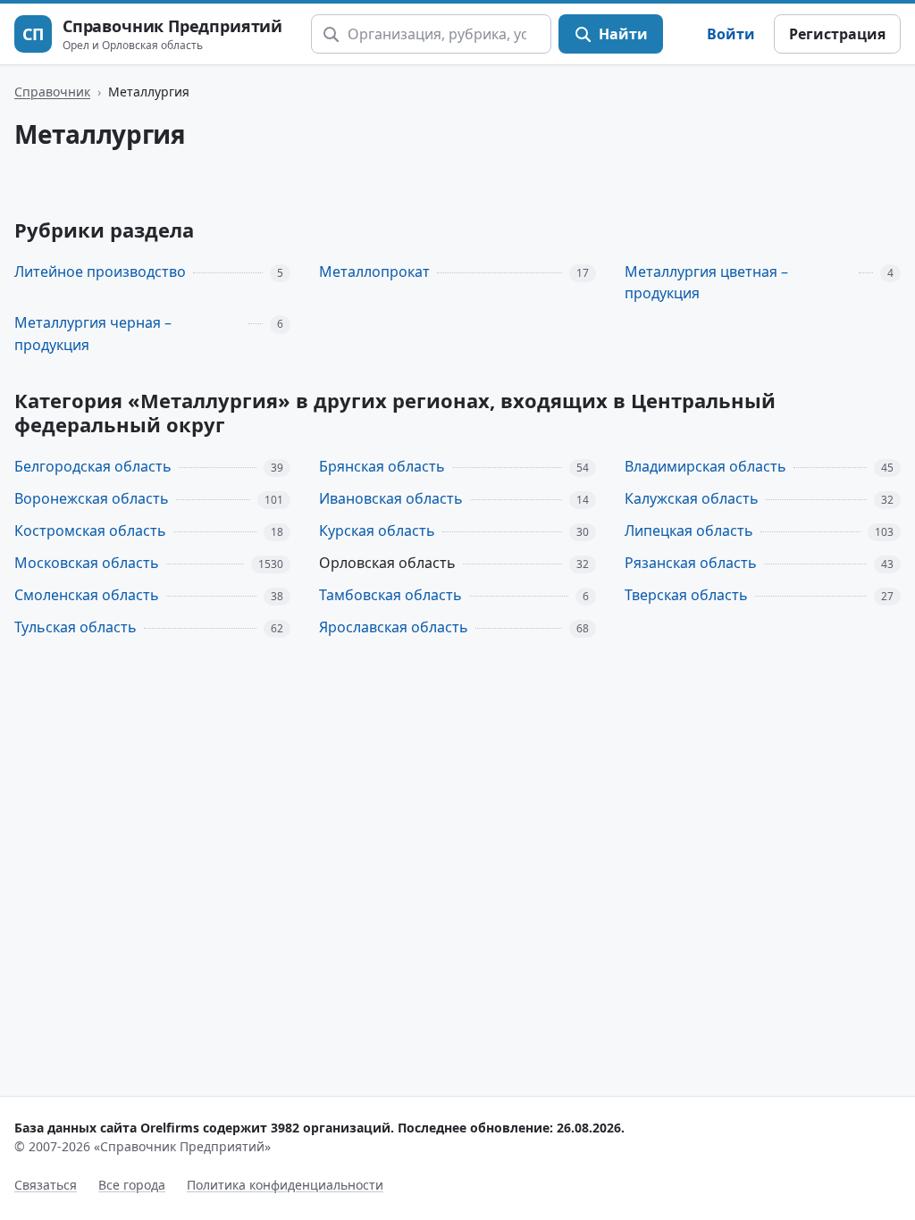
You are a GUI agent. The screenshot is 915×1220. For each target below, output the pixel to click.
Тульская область (75, 627)
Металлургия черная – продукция (93, 334)
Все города (131, 1184)
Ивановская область (391, 498)
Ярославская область (393, 627)
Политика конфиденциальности (285, 1184)
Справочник (52, 91)
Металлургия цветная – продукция (706, 283)
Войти (731, 34)
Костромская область (90, 530)
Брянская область (382, 466)
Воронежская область (91, 498)
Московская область (86, 562)
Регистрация (837, 34)
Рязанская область (691, 562)
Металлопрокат (374, 271)
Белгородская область (93, 466)
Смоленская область (86, 595)
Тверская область (686, 595)
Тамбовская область (390, 595)
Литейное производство (100, 271)
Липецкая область (689, 530)
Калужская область (692, 498)
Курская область (377, 530)
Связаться (45, 1184)
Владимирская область (705, 466)
